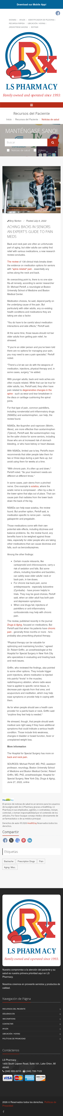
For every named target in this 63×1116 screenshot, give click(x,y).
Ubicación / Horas (36, 23)
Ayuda (22, 19)
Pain (41, 861)
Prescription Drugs (26, 861)
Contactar (7, 1023)
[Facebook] (58, 13)
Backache (8, 861)
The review (13, 261)
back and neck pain (17, 757)
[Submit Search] (52, 142)
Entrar (34, 27)
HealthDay (32, 823)
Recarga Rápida (17, 23)
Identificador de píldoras (41, 19)
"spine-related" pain (22, 268)
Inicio (9, 119)
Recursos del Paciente (26, 119)
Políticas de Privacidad (14, 1038)
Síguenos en (8, 1013)
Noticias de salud (20, 150)
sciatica (35, 486)
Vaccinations (8, 1018)
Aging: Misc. (10, 867)
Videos (42, 150)
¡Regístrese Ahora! (18, 27)
